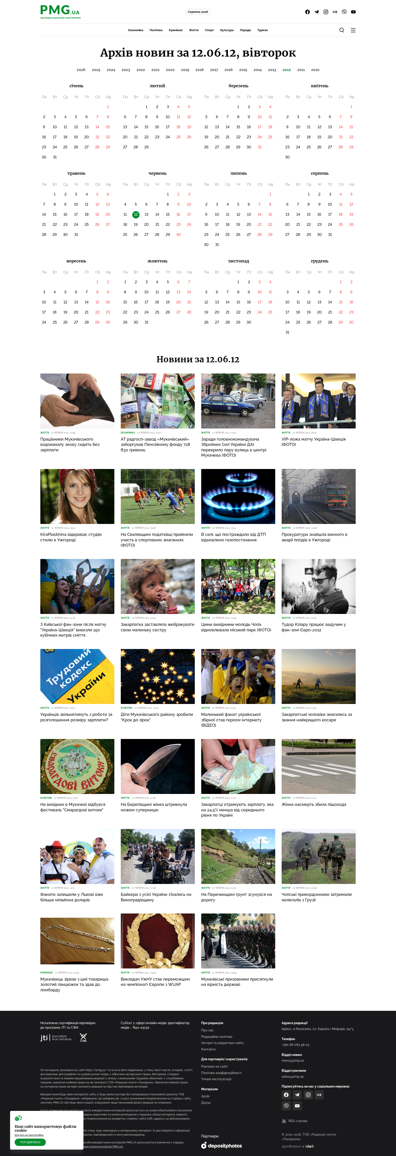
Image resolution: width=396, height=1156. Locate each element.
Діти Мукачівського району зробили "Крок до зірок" (157, 717)
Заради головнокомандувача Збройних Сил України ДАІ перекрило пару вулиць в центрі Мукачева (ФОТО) (233, 447)
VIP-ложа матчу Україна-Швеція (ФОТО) (314, 442)
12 (76, 127)
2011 (301, 70)
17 (55, 137)
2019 (185, 70)
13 (86, 127)
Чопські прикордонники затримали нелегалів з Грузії (317, 897)
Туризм (262, 30)
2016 (229, 70)
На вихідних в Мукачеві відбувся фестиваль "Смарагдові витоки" (72, 807)
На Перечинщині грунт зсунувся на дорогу (236, 897)
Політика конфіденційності (221, 1073)
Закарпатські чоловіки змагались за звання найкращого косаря (317, 717)
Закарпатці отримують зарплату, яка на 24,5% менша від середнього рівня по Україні (237, 810)
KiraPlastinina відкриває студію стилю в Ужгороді (71, 537)
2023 (126, 70)
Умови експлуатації (216, 1079)
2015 (243, 70)
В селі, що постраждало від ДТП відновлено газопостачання (233, 537)
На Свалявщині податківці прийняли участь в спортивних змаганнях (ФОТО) (157, 540)
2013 (272, 70)
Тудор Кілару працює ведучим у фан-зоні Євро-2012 (314, 627)
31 (55, 157)
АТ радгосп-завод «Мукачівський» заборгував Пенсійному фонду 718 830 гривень (155, 444)
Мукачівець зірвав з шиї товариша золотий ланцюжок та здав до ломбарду (74, 984)
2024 (111, 70)
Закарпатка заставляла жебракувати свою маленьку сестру (157, 627)
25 (65, 147)
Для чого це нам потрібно (29, 1135)
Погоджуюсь (30, 1142)
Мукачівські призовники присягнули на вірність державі (237, 982)
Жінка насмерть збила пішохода (314, 804)
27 (87, 147)
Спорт (209, 30)
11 (65, 127)
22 (108, 137)
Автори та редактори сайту (222, 1043)
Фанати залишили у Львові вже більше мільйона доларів (71, 897)
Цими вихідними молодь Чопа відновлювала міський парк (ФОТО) (236, 627)
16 (44, 137)
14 (97, 127)
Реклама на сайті (214, 1066)
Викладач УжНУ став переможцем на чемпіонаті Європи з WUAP (155, 982)
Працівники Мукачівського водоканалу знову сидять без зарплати (69, 444)
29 (108, 147)
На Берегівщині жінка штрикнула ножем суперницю (154, 807)
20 (86, 137)
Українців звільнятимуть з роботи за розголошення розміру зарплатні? (76, 717)
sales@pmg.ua (293, 1076)
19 (76, 137)
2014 (258, 70)
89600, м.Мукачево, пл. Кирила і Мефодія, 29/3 (318, 1029)
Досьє (206, 1102)
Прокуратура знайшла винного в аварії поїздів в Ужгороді (314, 537)
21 (97, 137)
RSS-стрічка (298, 1121)
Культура (227, 30)
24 (55, 147)
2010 (315, 70)
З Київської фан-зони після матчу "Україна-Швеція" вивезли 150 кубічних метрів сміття (73, 630)
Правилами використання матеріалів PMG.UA (93, 1146)
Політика (156, 30)
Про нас (207, 1030)
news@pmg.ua (293, 1060)
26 (76, 147)
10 (55, 127)
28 (97, 147)
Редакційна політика (216, 1037)
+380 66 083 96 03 (295, 1045)
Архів (205, 1096)
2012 (287, 70)
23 (44, 147)
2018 (199, 70)
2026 (81, 70)
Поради (245, 30)
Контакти (208, 1049)
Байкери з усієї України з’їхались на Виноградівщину (156, 897)
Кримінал (176, 30)
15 (108, 127)
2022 (141, 70)
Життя (193, 30)
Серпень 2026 (198, 12)
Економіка (135, 30)
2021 (155, 70)
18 (65, 137)
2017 (214, 70)
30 (44, 157)
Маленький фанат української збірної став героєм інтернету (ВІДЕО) (231, 720)
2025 (96, 70)
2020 (170, 70)
